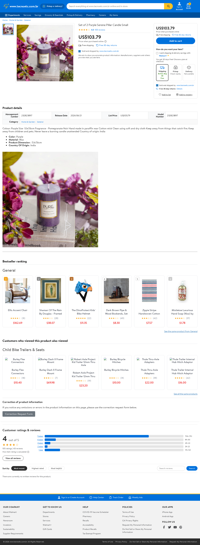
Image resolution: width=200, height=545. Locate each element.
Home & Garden (15, 20)
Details (179, 89)
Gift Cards (47, 529)
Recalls (86, 520)
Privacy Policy (128, 516)
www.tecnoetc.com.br (109, 51)
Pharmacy (90, 15)
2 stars (40, 446)
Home (5, 20)
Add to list (166, 94)
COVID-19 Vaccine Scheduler (96, 512)
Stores (45, 516)
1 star (41, 450)
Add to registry (185, 94)
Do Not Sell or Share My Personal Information (148, 542)
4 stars (40, 439)
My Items (114, 15)
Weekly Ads (137, 497)
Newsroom (8, 520)
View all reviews (13, 458)
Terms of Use (128, 512)
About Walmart (10, 512)
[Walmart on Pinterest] (180, 527)
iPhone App (167, 512)
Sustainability (9, 529)
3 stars (40, 443)
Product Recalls (89, 529)
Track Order (118, 497)
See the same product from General (181, 331)
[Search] (168, 6)
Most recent (19, 468)
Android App (167, 516)
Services (27, 15)
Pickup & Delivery (74, 15)
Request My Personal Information (137, 524)
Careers (102, 15)
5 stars (40, 436)
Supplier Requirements (13, 533)
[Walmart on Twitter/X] (169, 527)
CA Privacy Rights (130, 520)
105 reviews (100, 30)
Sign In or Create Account (72, 497)
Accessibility (88, 524)
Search (192, 468)
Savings (38, 15)
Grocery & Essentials (54, 15)
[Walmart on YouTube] (175, 527)
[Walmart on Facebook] (164, 527)
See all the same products (186, 393)
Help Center (98, 497)
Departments (14, 15)
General (27, 20)
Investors (7, 524)
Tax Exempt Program (92, 533)
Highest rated (38, 468)
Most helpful (56, 468)
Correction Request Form (19, 414)
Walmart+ (47, 524)
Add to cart (175, 41)
